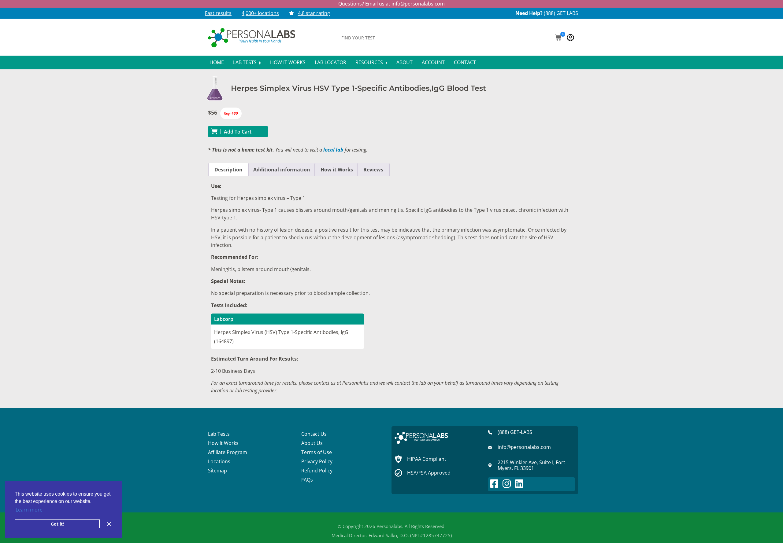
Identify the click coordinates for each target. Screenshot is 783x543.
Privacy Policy (316, 461)
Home (217, 62)
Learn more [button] (29, 509)
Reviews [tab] (373, 169)
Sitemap (217, 470)
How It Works (288, 62)
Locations (219, 461)
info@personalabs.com (418, 3)
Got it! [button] (57, 524)
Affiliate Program (227, 452)
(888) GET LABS (561, 13)
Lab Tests (245, 62)
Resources (369, 62)
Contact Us (314, 434)
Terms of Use (316, 452)
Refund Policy (316, 470)
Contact (465, 62)
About (404, 62)
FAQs (307, 479)
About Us (312, 443)
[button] (558, 38)
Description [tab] (228, 169)
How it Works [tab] (337, 169)
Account (433, 62)
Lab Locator (330, 62)
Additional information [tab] (281, 169)
